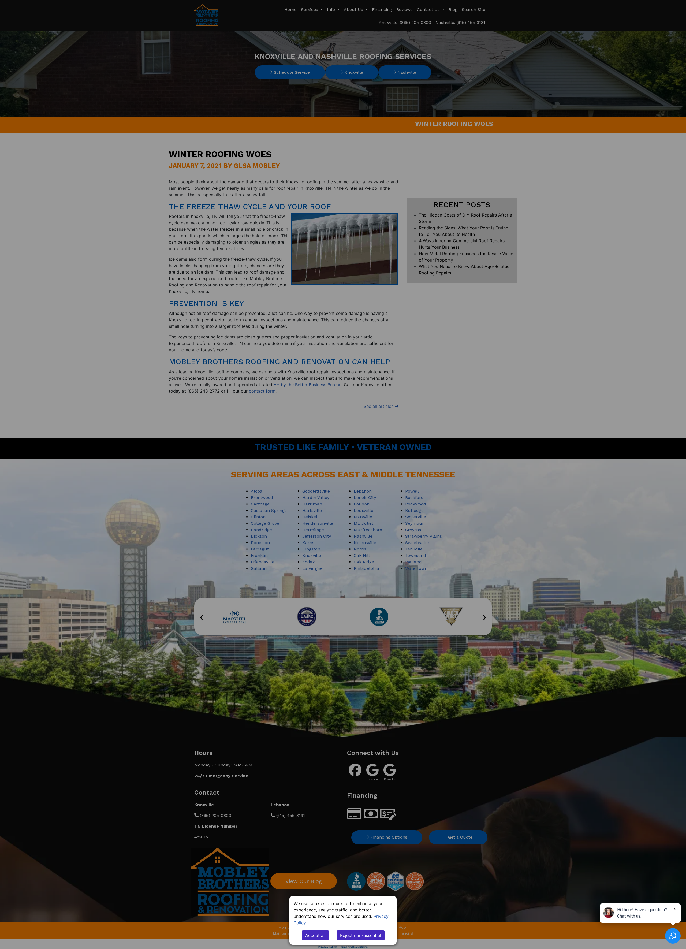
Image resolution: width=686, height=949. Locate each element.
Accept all (315, 935)
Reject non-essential (360, 935)
